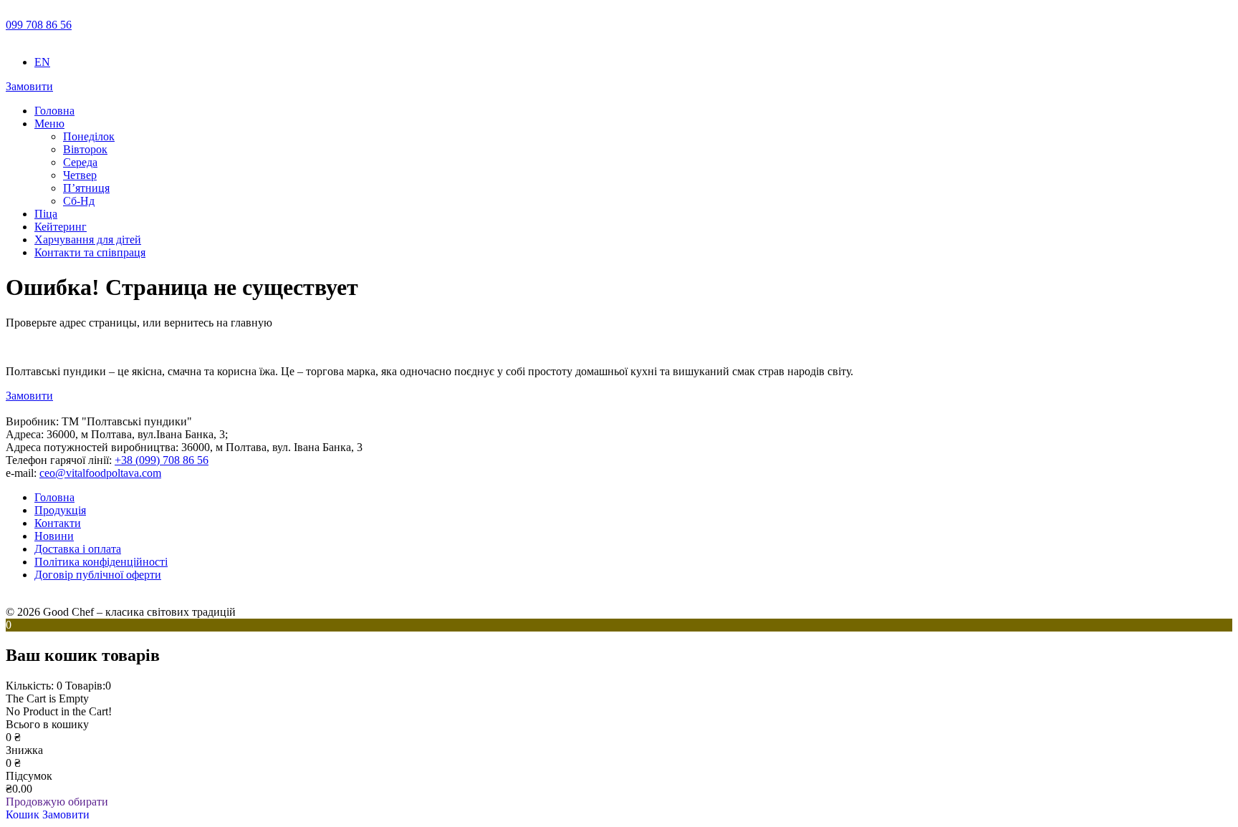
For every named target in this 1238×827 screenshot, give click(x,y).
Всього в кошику (47, 724)
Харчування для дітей (87, 239)
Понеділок (89, 136)
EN (42, 62)
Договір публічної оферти (97, 575)
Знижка (24, 750)
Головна (54, 111)
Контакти (57, 523)
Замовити (29, 86)
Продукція (60, 510)
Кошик (24, 814)
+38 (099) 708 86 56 (161, 460)
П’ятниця (86, 188)
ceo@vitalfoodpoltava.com (100, 473)
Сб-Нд (79, 201)
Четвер (80, 175)
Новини (54, 536)
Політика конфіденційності (101, 562)
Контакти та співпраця (89, 252)
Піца (45, 214)
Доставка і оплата (77, 549)
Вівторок (85, 149)
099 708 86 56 (39, 25)
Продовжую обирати (57, 801)
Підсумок (29, 776)
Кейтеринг (60, 227)
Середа (80, 162)
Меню (49, 123)
